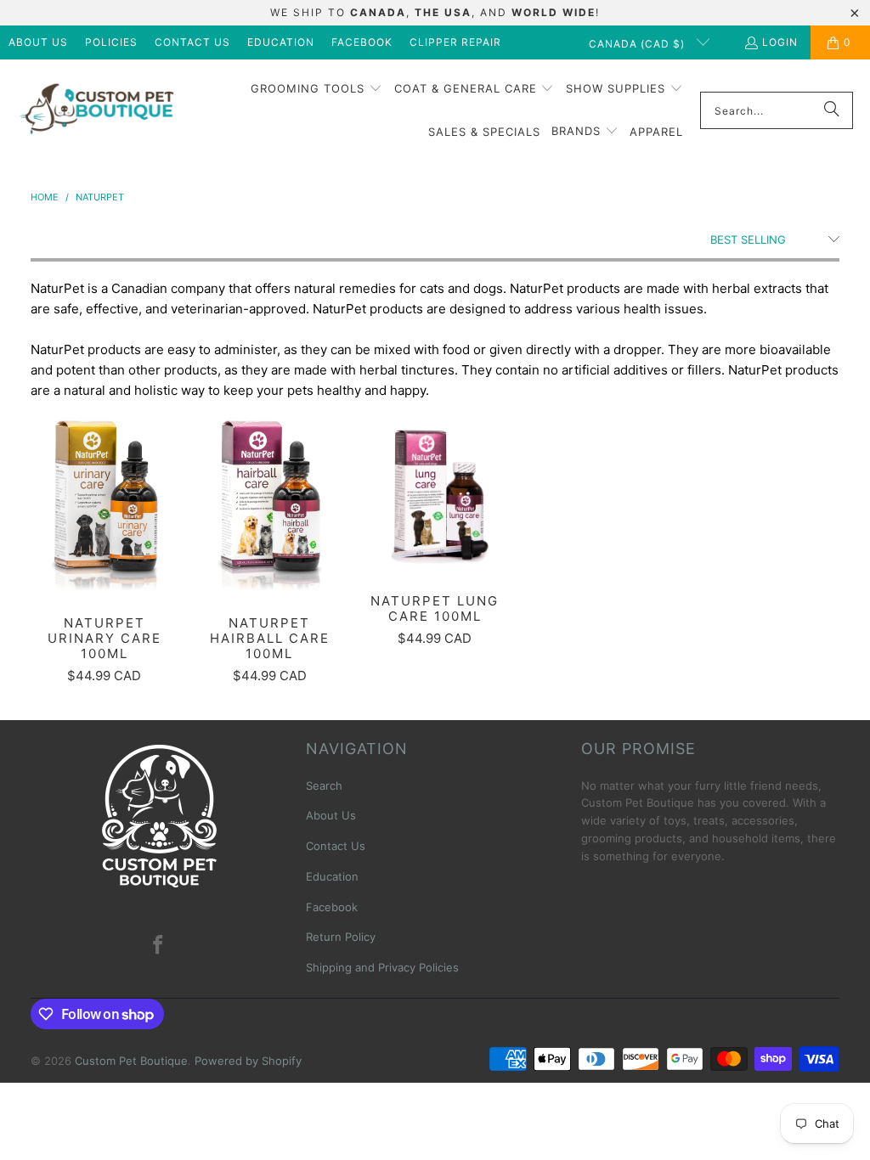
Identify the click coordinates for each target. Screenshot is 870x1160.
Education (280, 42)
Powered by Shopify (248, 1060)
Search (324, 785)
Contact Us (192, 42)
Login (780, 42)
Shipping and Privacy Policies (382, 967)
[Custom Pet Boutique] (95, 111)
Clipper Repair (455, 42)
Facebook (362, 42)
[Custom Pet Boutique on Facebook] (159, 945)
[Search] (832, 110)
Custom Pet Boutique (131, 1060)
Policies (111, 42)
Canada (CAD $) (638, 43)
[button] (316, 89)
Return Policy (341, 936)
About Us (38, 42)
